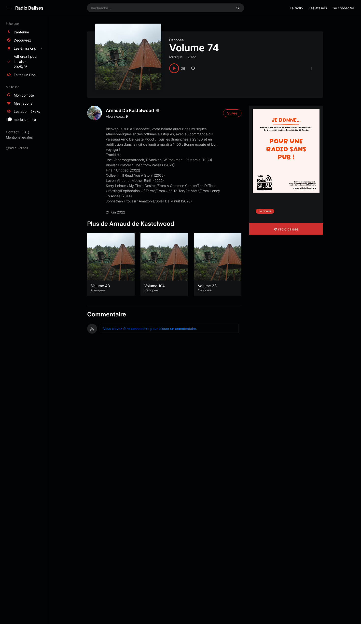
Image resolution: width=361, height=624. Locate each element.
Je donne (265, 211)
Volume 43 (100, 286)
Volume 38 (207, 286)
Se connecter (343, 8)
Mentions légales (19, 137)
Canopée (176, 40)
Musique (176, 57)
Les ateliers (318, 8)
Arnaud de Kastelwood (130, 110)
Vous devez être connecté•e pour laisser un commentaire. (150, 328)
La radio (296, 8)
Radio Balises (29, 8)
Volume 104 (154, 286)
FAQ (26, 132)
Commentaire (106, 314)
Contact (12, 132)
